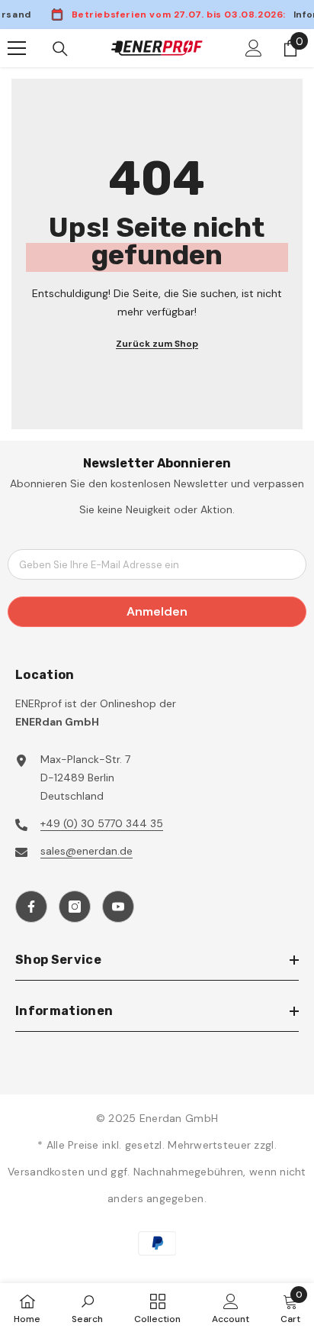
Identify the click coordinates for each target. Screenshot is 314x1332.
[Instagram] (75, 907)
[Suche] (60, 49)
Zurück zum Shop (157, 344)
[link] (87, 1307)
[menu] (17, 48)
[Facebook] (31, 907)
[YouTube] (118, 907)
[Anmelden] (253, 48)
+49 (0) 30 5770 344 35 (101, 823)
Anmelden (157, 611)
